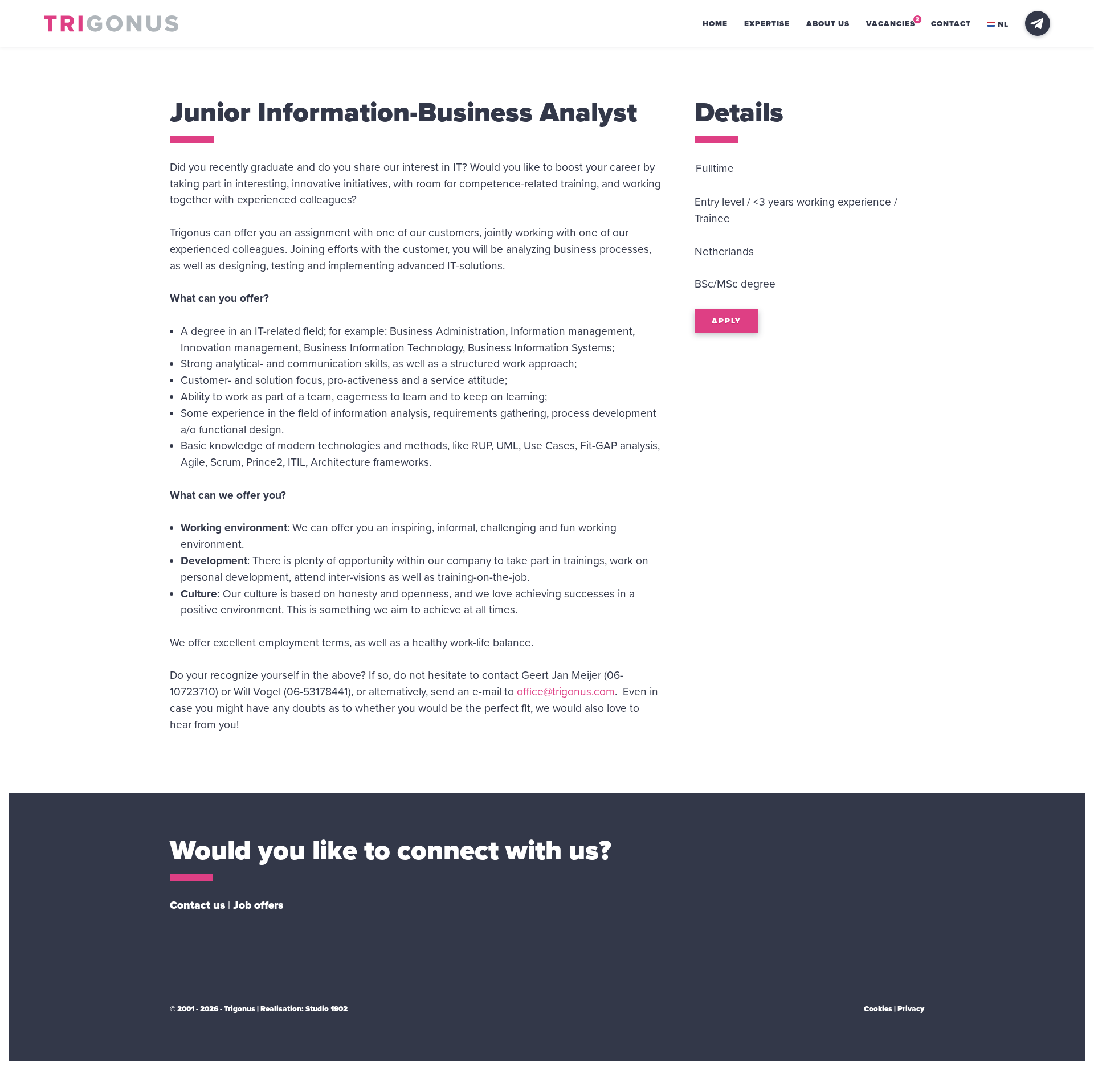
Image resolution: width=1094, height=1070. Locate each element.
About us (828, 23)
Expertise (767, 23)
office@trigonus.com (566, 691)
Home (715, 23)
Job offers (258, 905)
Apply (726, 321)
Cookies (878, 1009)
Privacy (910, 1009)
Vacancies (890, 23)
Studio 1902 (326, 1009)
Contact (951, 23)
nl (1003, 24)
